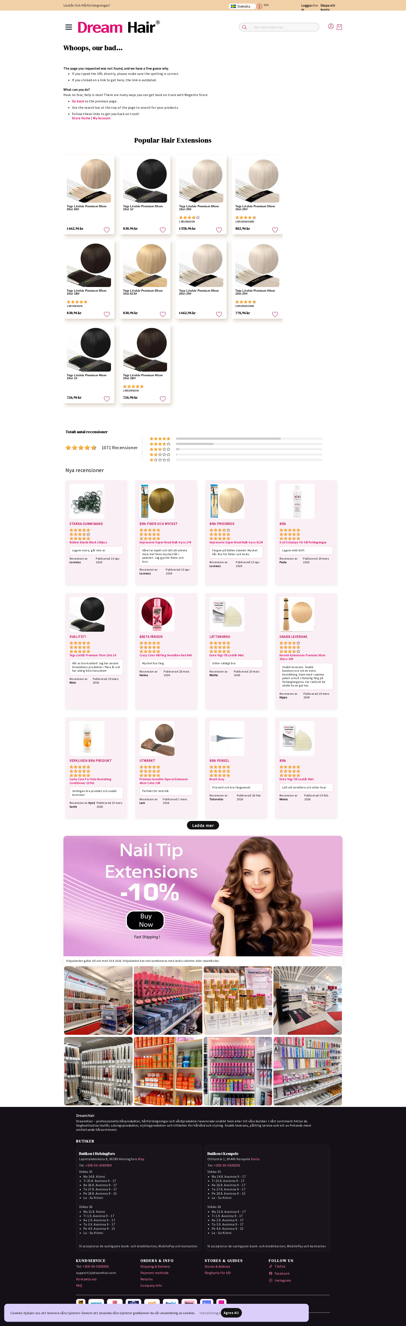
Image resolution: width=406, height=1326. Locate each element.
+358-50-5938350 (227, 1165)
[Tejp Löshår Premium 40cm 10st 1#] (89, 349)
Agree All (231, 1313)
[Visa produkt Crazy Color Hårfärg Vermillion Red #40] (157, 632)
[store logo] (119, 27)
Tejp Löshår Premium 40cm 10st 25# (255, 292)
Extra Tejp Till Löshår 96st (227, 655)
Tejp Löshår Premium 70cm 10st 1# (93, 655)
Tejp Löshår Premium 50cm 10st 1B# (86, 292)
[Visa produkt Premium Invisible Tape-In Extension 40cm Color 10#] (157, 756)
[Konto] (331, 25)
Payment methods (154, 1273)
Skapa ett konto (328, 7)
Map (141, 1159)
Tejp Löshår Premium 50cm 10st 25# (255, 208)
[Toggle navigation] (68, 27)
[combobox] (279, 27)
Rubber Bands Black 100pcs (88, 542)
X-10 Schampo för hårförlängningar (303, 542)
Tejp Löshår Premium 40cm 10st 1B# (143, 377)
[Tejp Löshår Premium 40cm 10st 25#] (257, 265)
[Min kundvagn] (339, 27)
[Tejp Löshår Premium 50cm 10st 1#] (145, 180)
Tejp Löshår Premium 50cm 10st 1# (143, 208)
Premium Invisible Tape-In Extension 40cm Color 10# (164, 781)
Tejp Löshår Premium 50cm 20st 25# (199, 292)
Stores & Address (217, 1266)
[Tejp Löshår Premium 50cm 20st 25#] (201, 265)
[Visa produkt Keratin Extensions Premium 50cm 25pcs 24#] (297, 632)
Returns (146, 1279)
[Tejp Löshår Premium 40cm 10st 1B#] (145, 349)
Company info (151, 1285)
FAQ (79, 1285)
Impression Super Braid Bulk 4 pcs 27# (165, 542)
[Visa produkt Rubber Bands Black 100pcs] (87, 519)
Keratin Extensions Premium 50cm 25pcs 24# (302, 657)
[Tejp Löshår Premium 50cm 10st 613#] (145, 265)
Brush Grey (217, 779)
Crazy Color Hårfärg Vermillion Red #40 (166, 655)
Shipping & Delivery (155, 1266)
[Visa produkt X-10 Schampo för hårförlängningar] (297, 519)
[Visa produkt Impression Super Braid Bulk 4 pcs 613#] (227, 519)
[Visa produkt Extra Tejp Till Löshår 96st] (227, 632)
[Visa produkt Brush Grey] (227, 756)
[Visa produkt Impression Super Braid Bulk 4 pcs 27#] (157, 519)
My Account (102, 118)
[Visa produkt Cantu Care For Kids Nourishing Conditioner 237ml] (87, 756)
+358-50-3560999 (98, 1165)
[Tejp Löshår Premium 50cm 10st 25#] (257, 180)
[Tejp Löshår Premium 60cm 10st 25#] (201, 180)
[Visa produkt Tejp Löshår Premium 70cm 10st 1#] (87, 632)
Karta (255, 1159)
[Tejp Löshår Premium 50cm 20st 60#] (89, 180)
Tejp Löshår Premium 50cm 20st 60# (86, 208)
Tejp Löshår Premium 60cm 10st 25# (199, 208)
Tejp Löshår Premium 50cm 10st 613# (143, 292)
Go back (78, 101)
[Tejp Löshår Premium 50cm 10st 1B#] (89, 265)
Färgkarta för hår (218, 1273)
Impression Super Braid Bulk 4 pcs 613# (236, 542)
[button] (264, 6)
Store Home (81, 118)
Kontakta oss (86, 1279)
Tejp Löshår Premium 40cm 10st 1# (86, 377)
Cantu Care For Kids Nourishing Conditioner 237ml (90, 781)
